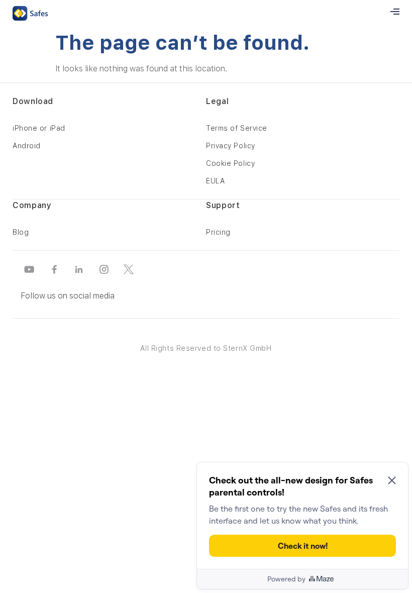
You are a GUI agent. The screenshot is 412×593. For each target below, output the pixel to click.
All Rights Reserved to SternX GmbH (205, 348)
